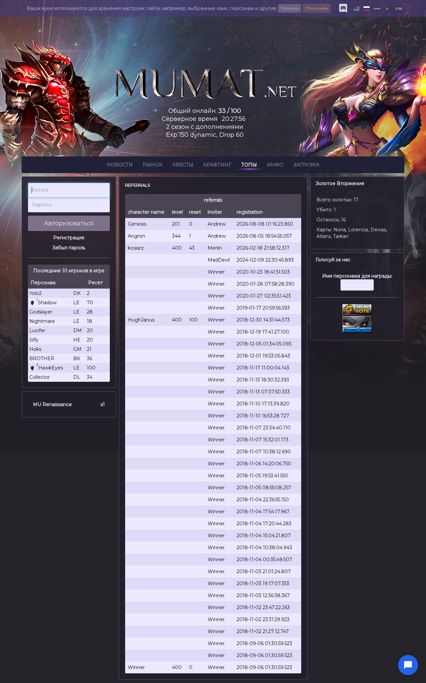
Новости (120, 165)
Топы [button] (249, 165)
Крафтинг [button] (217, 165)
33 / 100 (229, 110)
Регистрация (68, 238)
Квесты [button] (182, 165)
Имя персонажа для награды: (357, 276)
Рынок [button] (152, 165)
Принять (290, 8)
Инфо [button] (275, 165)
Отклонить (317, 8)
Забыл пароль (68, 248)
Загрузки (306, 165)
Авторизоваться (69, 223)
